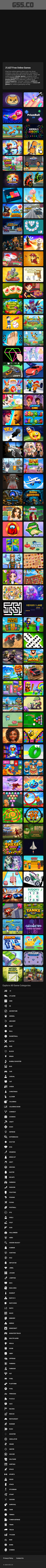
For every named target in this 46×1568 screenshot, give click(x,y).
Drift (11, 1162)
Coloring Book (14, 1107)
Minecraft (13, 1328)
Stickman (12, 1489)
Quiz (11, 1404)
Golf (11, 1222)
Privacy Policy (8, 1558)
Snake (11, 1444)
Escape (11, 1177)
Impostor (12, 1263)
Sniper (11, 1449)
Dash (11, 1127)
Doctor (12, 1142)
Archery (12, 1021)
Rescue (11, 1414)
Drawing (12, 1152)
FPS (10, 1212)
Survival (12, 1504)
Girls (11, 1217)
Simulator (13, 1439)
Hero (11, 1237)
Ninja (11, 1343)
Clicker (12, 1096)
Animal (12, 1016)
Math (11, 1308)
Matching (13, 1303)
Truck (11, 1530)
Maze (11, 1313)
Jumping (12, 1278)
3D (10, 1006)
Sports (12, 1474)
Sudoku (12, 1499)
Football (12, 1207)
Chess (11, 1086)
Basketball (13, 1036)
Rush (11, 1429)
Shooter (12, 1434)
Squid (11, 1479)
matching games (11, 81)
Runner (12, 1424)
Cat (10, 1081)
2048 (10, 1001)
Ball (11, 1031)
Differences (13, 1137)
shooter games (20, 76)
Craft (11, 1122)
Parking (12, 1363)
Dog (10, 1147)
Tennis (11, 1514)
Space (11, 1469)
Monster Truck (15, 1333)
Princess (12, 1394)
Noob (11, 1348)
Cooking (12, 1117)
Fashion (12, 1187)
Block (11, 1051)
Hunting (12, 1253)
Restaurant (13, 1419)
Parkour (12, 1368)
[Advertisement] (23, 35)
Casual (12, 1076)
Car (10, 1071)
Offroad (12, 1358)
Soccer (12, 1454)
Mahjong (12, 1288)
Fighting (12, 1192)
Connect (12, 1112)
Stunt (11, 1494)
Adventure (13, 1011)
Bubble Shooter (15, 1061)
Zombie (12, 1550)
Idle (10, 1258)
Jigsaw (12, 1273)
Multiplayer (13, 1338)
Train (11, 1524)
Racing (12, 1409)
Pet (10, 1373)
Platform (12, 1383)
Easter (11, 1172)
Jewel (11, 1268)
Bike (10, 1046)
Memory (12, 1318)
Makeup (12, 1293)
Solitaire (12, 1459)
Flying (11, 1202)
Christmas (13, 1091)
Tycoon (12, 1535)
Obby (11, 1353)
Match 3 (12, 1298)
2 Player (12, 996)
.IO (10, 991)
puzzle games (10, 79)
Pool (11, 1389)
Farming (12, 1182)
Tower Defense (14, 1519)
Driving (12, 1167)
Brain (11, 1056)
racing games (14, 78)
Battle (11, 1041)
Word (11, 1545)
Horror (12, 1248)
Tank (11, 1509)
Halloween (13, 1232)
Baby (11, 1026)
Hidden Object (14, 1242)
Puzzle (12, 1399)
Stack (11, 1484)
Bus (10, 1066)
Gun (10, 1227)
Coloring (12, 1101)
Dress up (12, 1157)
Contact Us (20, 1558)
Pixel (11, 1378)
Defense (12, 1132)
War (10, 1540)
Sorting (12, 1464)
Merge (11, 1323)
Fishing (12, 1197)
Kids (10, 1283)
